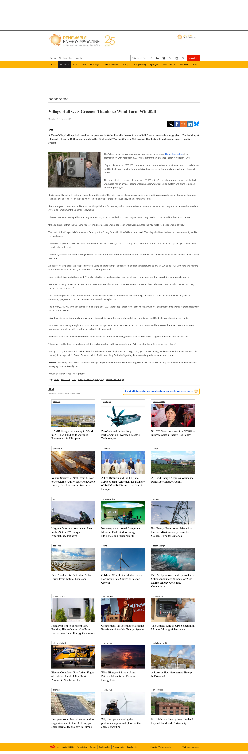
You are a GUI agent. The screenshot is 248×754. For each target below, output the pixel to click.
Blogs (195, 64)
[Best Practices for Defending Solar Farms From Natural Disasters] (73, 563)
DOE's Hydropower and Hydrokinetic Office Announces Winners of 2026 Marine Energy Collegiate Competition (172, 580)
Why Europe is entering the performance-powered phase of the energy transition (121, 722)
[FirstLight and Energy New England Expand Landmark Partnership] (173, 709)
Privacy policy (119, 747)
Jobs (71, 58)
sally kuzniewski (160, 643)
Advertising (82, 747)
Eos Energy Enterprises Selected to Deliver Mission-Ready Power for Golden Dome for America (171, 532)
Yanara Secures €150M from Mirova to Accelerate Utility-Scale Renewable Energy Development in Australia (73, 481)
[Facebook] (151, 58)
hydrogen (107, 401)
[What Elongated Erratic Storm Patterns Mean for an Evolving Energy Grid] (123, 658)
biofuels (106, 448)
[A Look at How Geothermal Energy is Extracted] (173, 662)
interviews (107, 690)
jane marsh (158, 596)
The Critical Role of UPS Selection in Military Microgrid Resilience (173, 627)
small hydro (158, 690)
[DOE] (173, 563)
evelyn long (108, 643)
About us (79, 58)
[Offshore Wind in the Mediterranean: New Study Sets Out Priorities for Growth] (123, 565)
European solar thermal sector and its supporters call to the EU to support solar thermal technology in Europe (72, 722)
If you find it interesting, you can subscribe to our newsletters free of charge (159, 391)
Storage (126, 64)
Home (53, 64)
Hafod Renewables (174, 154)
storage (156, 499)
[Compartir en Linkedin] (190, 124)
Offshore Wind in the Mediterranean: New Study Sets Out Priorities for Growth (122, 578)
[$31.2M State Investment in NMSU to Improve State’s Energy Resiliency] (173, 419)
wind (105, 546)
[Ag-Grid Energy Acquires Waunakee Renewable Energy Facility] (173, 463)
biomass (56, 401)
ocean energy (159, 546)
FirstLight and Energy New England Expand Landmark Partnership (172, 721)
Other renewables (111, 64)
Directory (63, 58)
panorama (57, 448)
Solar (84, 64)
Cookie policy (104, 747)
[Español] (187, 37)
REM (50, 130)
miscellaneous (159, 401)
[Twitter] (170, 58)
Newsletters (193, 58)
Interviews (184, 64)
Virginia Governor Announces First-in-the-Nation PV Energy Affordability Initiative (72, 532)
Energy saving (140, 64)
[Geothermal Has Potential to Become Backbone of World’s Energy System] (123, 613)
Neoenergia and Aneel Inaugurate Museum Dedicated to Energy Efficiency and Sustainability (120, 532)
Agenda (53, 58)
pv (54, 499)
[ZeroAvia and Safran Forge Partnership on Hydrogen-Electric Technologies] (123, 420)
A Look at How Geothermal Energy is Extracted (171, 674)
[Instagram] (177, 58)
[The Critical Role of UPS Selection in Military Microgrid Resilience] (173, 613)
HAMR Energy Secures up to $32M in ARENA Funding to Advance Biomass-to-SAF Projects (72, 434)
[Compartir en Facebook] (177, 124)
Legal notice (132, 747)
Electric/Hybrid (169, 64)
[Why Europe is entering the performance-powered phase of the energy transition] (123, 707)
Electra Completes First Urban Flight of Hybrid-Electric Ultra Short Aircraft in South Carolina (72, 676)
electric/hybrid (59, 643)
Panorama (64, 64)
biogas (156, 448)
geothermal (108, 596)
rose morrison (59, 596)
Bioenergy (94, 64)
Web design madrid (191, 747)
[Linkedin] (157, 58)
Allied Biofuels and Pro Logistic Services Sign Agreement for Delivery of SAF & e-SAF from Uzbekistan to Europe (123, 483)
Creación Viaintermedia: (160, 747)
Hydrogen (154, 64)
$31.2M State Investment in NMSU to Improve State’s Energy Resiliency (173, 433)
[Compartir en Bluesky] (196, 124)
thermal (56, 690)
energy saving (109, 499)
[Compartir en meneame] (183, 124)
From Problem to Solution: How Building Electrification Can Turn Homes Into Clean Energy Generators (73, 629)
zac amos (57, 546)
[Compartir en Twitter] (170, 124)
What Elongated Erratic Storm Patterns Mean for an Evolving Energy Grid (118, 676)
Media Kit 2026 (67, 747)
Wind (75, 64)
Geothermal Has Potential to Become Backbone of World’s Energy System (122, 627)
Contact (93, 747)
